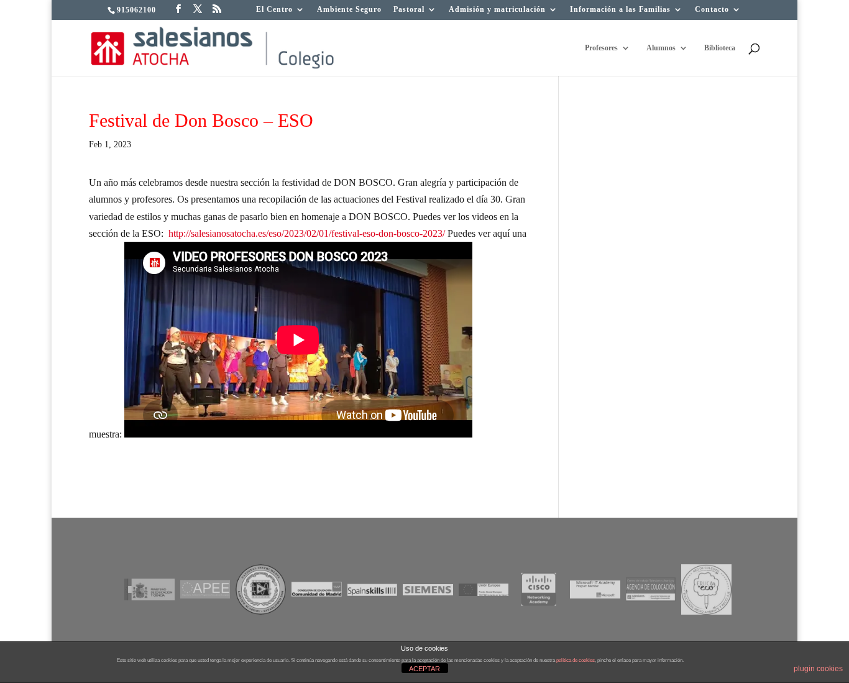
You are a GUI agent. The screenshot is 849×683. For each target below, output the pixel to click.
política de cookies (575, 660)
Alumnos (661, 48)
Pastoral (408, 10)
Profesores (601, 48)
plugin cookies (818, 668)
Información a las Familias (620, 10)
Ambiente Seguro (349, 10)
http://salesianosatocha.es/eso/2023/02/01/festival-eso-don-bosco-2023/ (306, 233)
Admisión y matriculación (497, 10)
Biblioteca (719, 48)
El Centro (274, 10)
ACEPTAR (424, 668)
